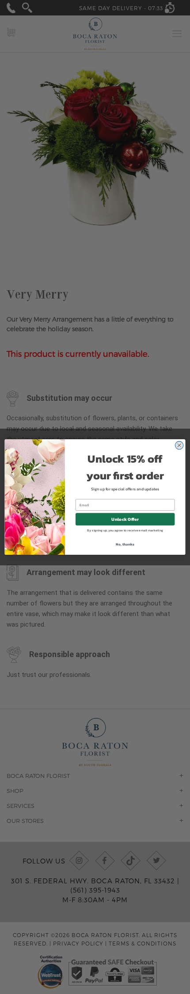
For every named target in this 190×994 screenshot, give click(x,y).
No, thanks (125, 544)
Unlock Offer (124, 519)
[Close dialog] (179, 445)
